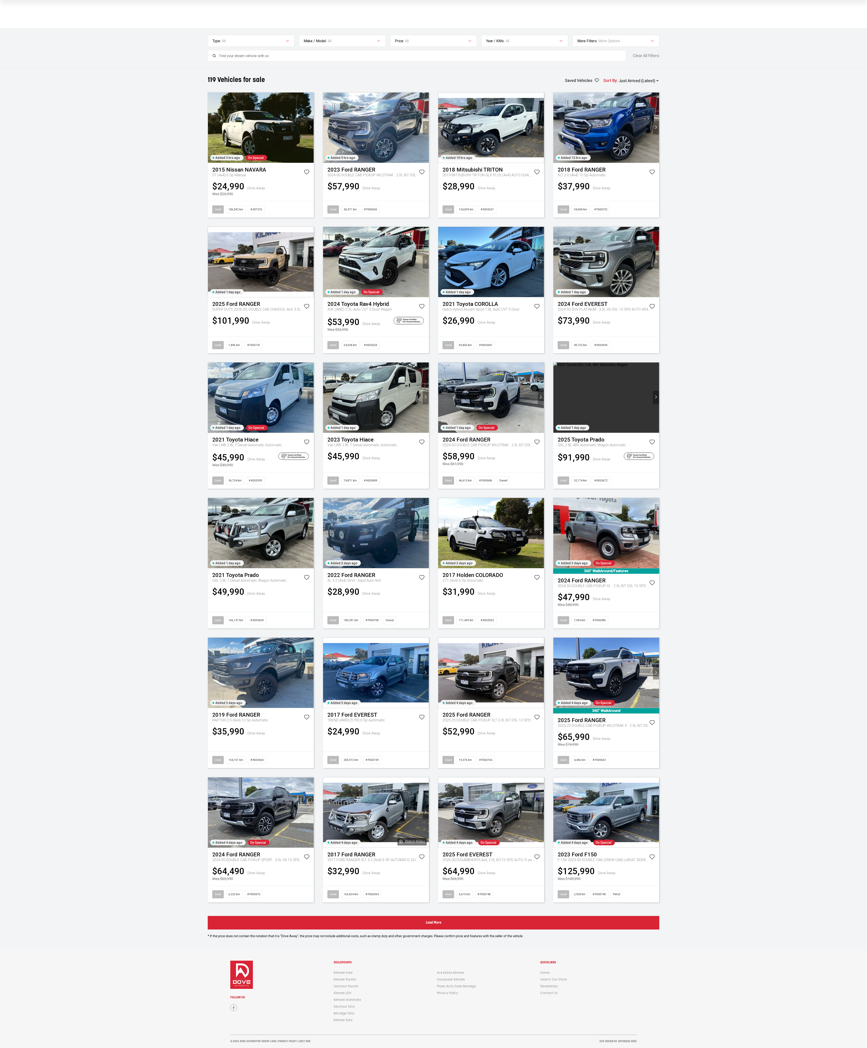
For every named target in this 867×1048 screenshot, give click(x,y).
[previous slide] (211, 127)
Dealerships (549, 986)
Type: (216, 41)
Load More (433, 923)
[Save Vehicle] (306, 173)
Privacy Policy (447, 993)
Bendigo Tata (344, 1013)
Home (545, 972)
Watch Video (415, 841)
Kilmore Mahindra (347, 1000)
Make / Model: (315, 41)
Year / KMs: (495, 41)
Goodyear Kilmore (451, 979)
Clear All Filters (646, 55)
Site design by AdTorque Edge (618, 1041)
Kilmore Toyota (345, 979)
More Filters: (587, 41)
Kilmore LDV (343, 993)
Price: (399, 41)
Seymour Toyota (346, 986)
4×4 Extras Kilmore (450, 972)
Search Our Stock (553, 979)
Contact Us (548, 993)
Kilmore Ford (343, 972)
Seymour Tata (344, 1006)
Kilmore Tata (343, 1020)
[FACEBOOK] (233, 1007)
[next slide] (311, 127)
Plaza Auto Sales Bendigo (456, 986)
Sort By (610, 80)
